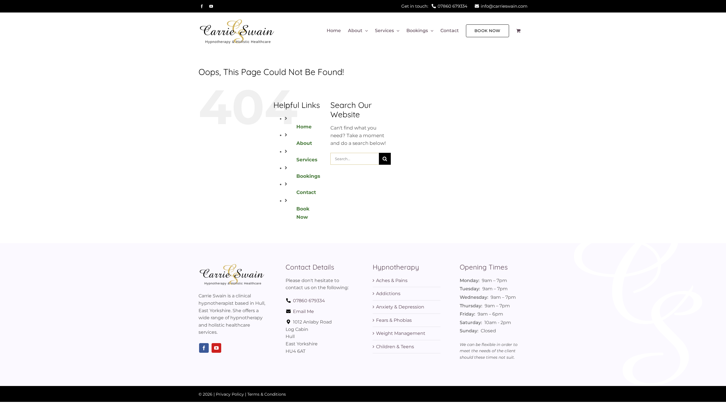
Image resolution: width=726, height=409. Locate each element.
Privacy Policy (230, 394)
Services (306, 159)
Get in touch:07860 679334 (434, 6)
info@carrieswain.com (504, 6)
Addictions (388, 293)
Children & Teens (395, 346)
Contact (306, 192)
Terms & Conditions (266, 394)
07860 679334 (309, 300)
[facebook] (204, 348)
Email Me (303, 311)
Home (304, 127)
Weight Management (400, 333)
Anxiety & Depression (400, 307)
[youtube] (216, 348)
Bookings (308, 176)
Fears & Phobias (394, 320)
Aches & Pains (392, 280)
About (304, 143)
